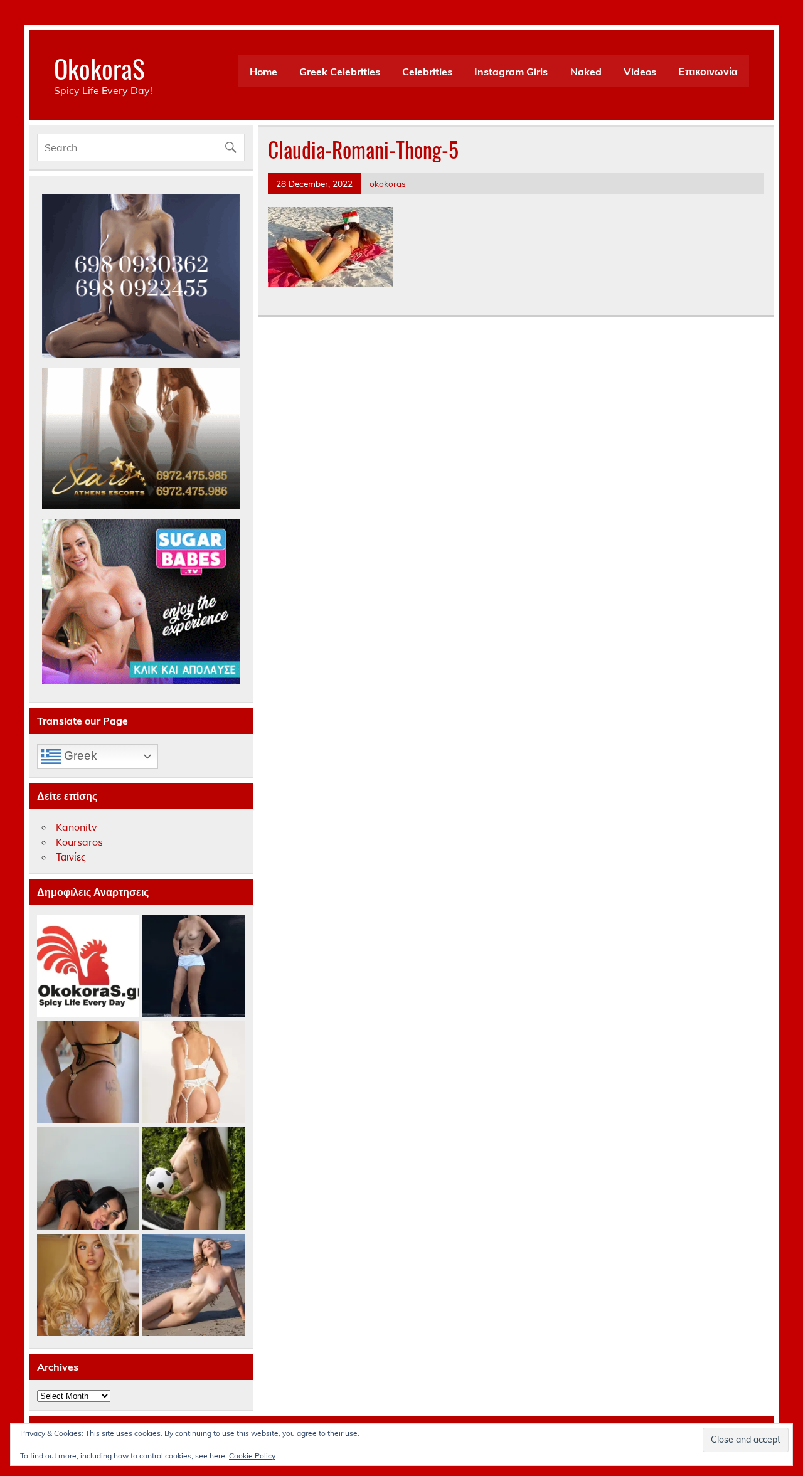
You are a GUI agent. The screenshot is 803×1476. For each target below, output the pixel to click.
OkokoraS (99, 67)
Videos (640, 71)
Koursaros (79, 842)
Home (263, 71)
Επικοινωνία (708, 71)
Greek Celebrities (339, 71)
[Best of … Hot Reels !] (88, 967)
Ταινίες (71, 857)
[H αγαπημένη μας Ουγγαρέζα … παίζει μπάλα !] (193, 1179)
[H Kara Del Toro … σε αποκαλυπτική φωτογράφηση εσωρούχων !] (193, 1073)
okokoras (388, 183)
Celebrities (427, 71)
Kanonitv (76, 826)
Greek (79, 755)
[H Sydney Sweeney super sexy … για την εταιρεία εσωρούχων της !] (88, 1285)
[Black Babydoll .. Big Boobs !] (88, 1179)
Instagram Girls (511, 71)
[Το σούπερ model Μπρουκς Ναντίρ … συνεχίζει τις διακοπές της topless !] (193, 967)
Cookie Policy (252, 1455)
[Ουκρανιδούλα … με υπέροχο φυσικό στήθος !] (193, 1285)
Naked (586, 71)
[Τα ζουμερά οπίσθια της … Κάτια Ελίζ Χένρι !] (88, 1073)
